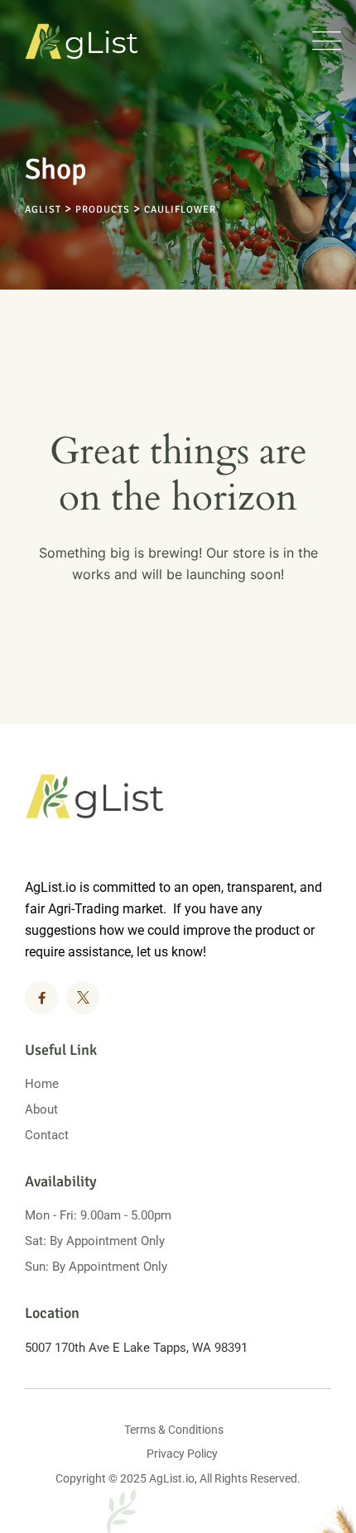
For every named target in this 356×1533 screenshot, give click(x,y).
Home (42, 1083)
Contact (47, 1135)
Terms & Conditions (174, 1429)
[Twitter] (82, 997)
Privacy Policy (182, 1453)
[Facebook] (41, 997)
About (41, 1109)
